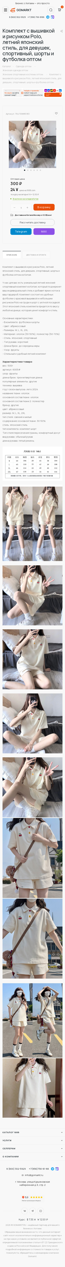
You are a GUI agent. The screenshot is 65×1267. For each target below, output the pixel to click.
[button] (24, 170)
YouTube (40, 1211)
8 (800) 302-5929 (17, 17)
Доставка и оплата (36, 255)
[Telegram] (21, 231)
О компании (11, 1156)
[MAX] (44, 231)
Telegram (47, 17)
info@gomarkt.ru (34, 1175)
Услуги (7, 1140)
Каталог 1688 (11, 1132)
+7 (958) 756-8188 (36, 17)
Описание (11, 255)
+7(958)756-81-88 (39, 1168)
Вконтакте (24, 1211)
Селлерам (9, 1148)
